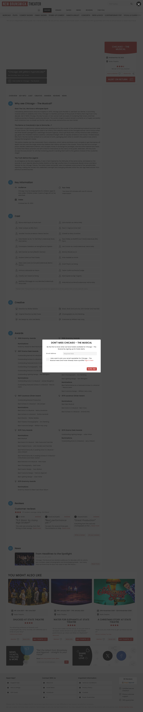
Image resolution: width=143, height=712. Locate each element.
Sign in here (89, 360)
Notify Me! (92, 369)
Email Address (51, 353)
